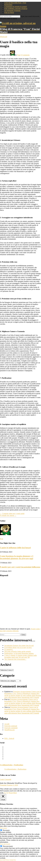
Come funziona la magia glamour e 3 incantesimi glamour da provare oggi (16, 557)
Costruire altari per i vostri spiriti (12, 513)
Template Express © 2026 (9, 785)
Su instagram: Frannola (12, 10)
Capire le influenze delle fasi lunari (15, 547)
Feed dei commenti (10, 728)
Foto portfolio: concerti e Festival (15, 9)
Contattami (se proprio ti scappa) (15, 7)
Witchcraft (3, 37)
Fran (18, 55)
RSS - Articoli (9, 738)
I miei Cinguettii (5, 779)
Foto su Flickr (9, 12)
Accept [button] (6, 793)
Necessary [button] (3, 828)
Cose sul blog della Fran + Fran (15, 3)
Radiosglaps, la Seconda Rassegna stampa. (19, 653)
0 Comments (25, 55)
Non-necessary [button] (5, 844)
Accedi (6, 724)
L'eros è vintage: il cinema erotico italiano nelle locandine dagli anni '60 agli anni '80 (20, 656)
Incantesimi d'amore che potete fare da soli (19, 645)
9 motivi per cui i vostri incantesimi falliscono (20, 567)
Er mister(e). (8, 649)
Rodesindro (8, 5)
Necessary (6, 830)
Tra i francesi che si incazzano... (15, 659)
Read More (13, 793)
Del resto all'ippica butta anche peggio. (17, 651)
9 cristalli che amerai (8, 515)
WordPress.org (9, 730)
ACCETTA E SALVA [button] (8, 860)
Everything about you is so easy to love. (18, 647)
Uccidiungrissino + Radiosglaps (11, 765)
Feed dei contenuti (10, 726)
